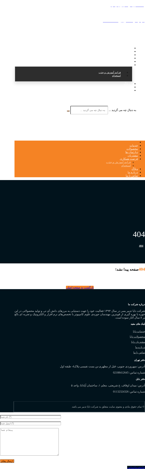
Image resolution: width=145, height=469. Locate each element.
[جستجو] (68, 111)
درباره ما (140, 347)
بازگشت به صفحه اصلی (80, 287)
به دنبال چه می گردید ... (122, 110)
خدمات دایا (139, 331)
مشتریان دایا (138, 342)
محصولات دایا (137, 336)
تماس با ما (139, 352)
